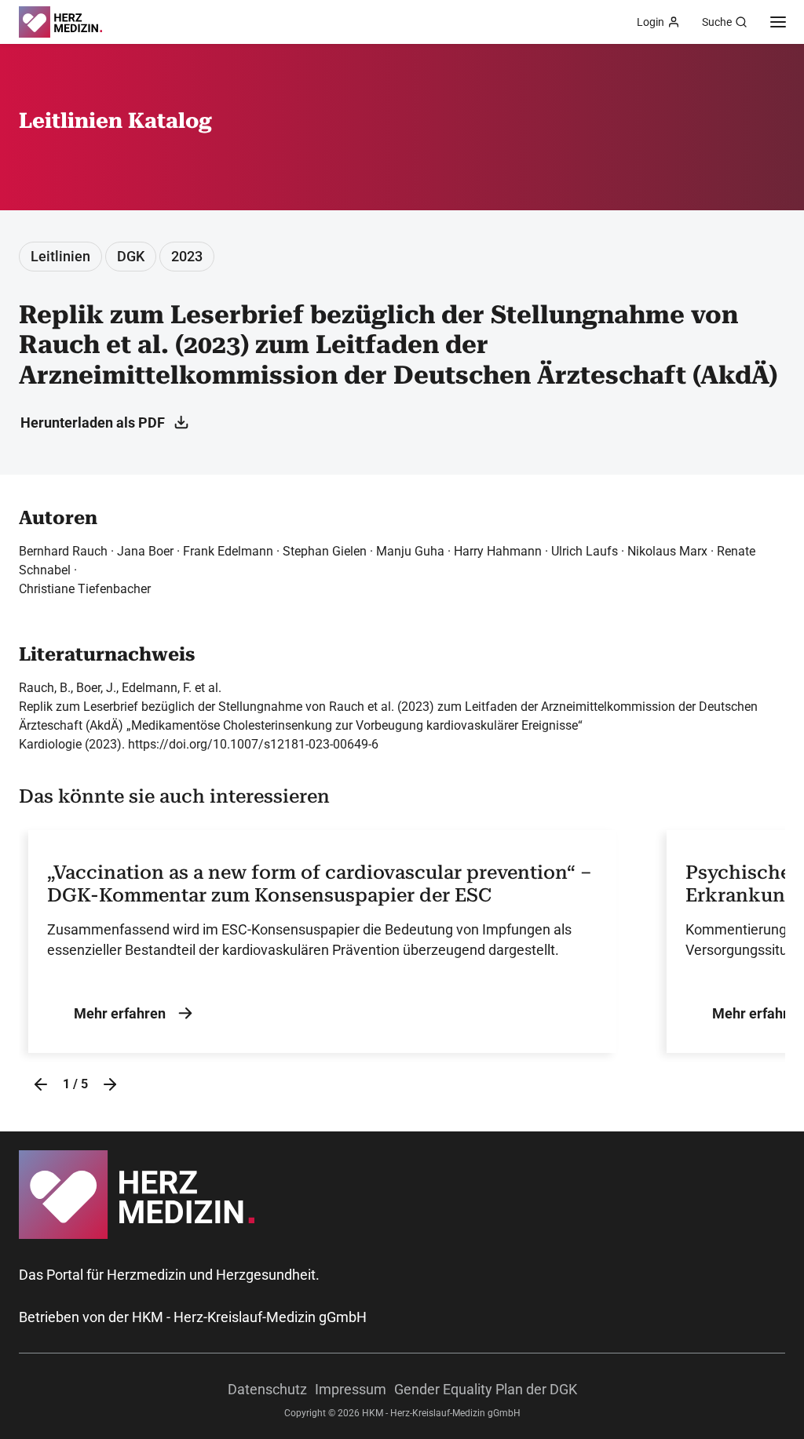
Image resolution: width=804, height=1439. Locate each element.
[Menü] (778, 22)
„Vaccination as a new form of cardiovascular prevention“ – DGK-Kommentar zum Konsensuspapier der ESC (319, 884)
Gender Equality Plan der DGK (485, 1389)
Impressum (350, 1389)
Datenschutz (267, 1389)
